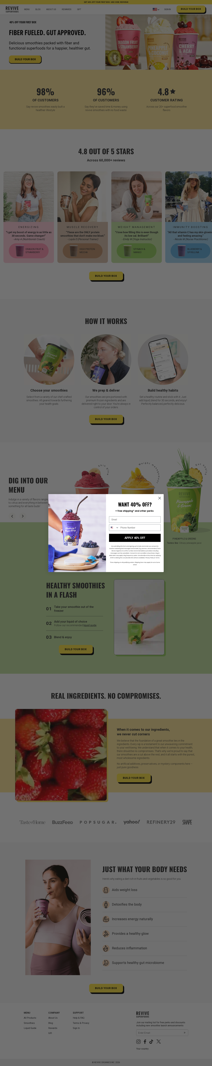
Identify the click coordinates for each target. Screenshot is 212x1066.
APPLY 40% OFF (134, 538)
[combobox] (114, 528)
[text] (134, 511)
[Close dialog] (160, 498)
